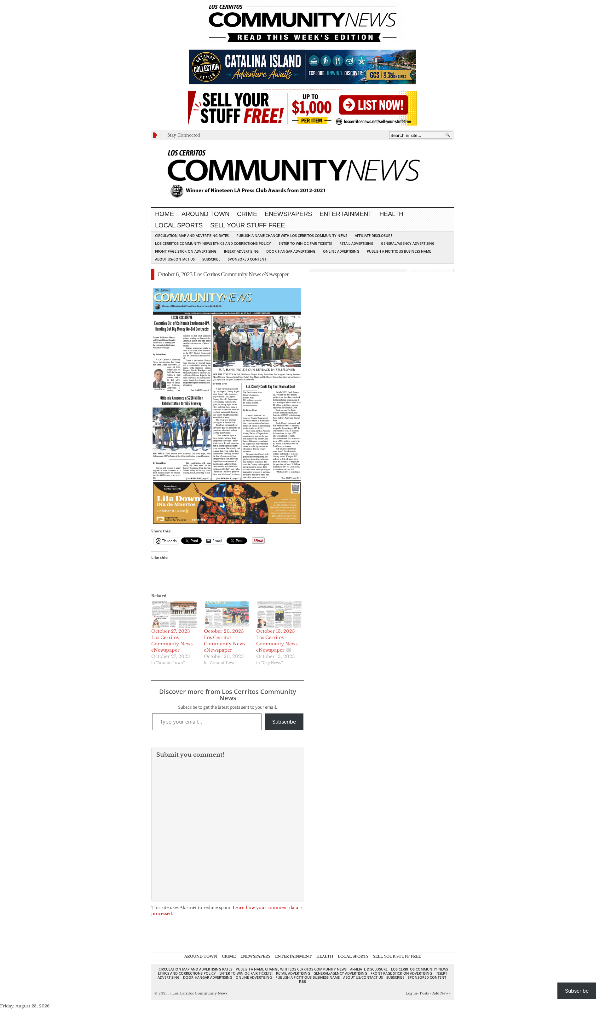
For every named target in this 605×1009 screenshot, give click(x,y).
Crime (247, 213)
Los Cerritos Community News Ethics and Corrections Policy (213, 243)
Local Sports (179, 225)
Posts (424, 993)
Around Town (205, 213)
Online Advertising (341, 251)
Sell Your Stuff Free (247, 225)
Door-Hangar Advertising (290, 251)
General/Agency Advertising (408, 243)
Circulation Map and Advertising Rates (192, 235)
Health (391, 213)
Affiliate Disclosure (373, 235)
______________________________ (302, 46)
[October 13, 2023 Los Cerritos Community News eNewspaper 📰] (279, 614)
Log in (411, 993)
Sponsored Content (247, 259)
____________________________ (302, 88)
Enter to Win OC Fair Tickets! (305, 243)
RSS (302, 981)
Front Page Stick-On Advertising (185, 251)
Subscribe (211, 259)
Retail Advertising (356, 243)
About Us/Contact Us (175, 259)
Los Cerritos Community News (198, 993)
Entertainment (346, 213)
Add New (440, 993)
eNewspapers (288, 213)
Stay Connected (183, 135)
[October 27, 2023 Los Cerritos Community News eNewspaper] (174, 614)
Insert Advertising (241, 251)
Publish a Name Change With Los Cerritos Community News (291, 235)
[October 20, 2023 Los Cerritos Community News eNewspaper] (227, 614)
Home (164, 213)
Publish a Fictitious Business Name (399, 251)
